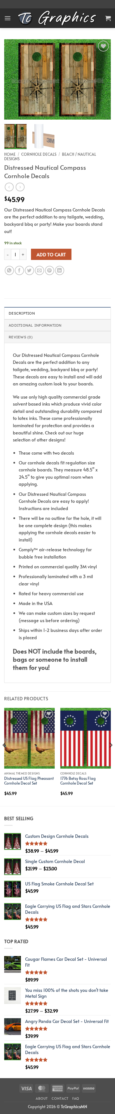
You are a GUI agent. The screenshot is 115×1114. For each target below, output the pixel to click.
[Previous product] (20, 187)
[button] (7, 18)
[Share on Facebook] (19, 270)
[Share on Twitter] (29, 270)
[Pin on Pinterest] (49, 270)
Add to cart (51, 254)
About (42, 1098)
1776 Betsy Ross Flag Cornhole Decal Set (78, 781)
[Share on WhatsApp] (9, 270)
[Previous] (13, 79)
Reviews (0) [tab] (21, 337)
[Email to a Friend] (39, 270)
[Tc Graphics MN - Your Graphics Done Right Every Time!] (57, 18)
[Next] (102, 79)
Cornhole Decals (38, 154)
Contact (60, 1098)
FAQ (75, 1098)
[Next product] (9, 187)
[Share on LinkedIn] (59, 270)
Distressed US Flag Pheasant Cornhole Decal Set (29, 781)
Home (10, 154)
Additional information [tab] (35, 325)
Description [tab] (22, 313)
